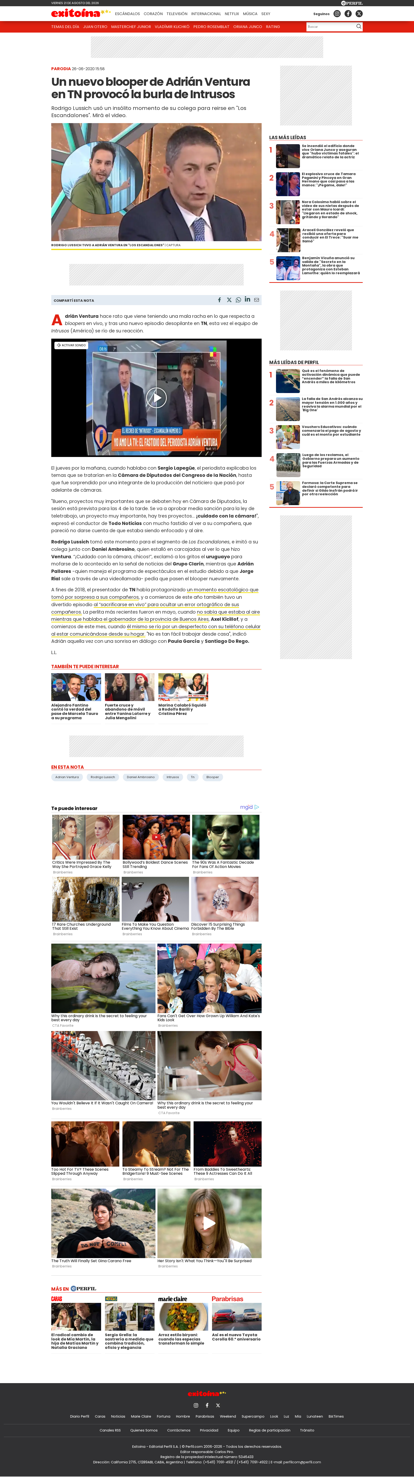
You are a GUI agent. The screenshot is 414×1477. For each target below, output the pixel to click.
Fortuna (163, 1416)
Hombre (183, 1416)
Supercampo (253, 1416)
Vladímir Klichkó (172, 26)
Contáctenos (178, 1430)
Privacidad (209, 1430)
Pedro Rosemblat (211, 26)
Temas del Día (65, 26)
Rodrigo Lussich (103, 777)
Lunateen (315, 1416)
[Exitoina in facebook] (348, 13)
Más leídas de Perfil (294, 362)
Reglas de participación (269, 1430)
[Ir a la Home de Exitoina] (81, 14)
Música (250, 14)
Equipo (234, 1430)
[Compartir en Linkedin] (247, 299)
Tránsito (307, 1430)
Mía (298, 1416)
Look (274, 1416)
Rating (273, 26)
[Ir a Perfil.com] (352, 4)
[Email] (256, 300)
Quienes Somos (144, 1430)
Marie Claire (141, 1416)
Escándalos (127, 14)
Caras (100, 1416)
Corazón (153, 14)
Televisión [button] (177, 14)
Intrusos (173, 777)
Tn (193, 777)
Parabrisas (205, 1416)
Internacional (206, 14)
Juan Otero (95, 26)
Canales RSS (110, 1430)
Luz (286, 1416)
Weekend (228, 1416)
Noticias (118, 1416)
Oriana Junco (247, 26)
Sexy (265, 14)
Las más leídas (287, 137)
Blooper (213, 777)
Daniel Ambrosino (141, 777)
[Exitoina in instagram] (337, 13)
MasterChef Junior (131, 26)
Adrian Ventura (67, 777)
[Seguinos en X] (359, 13)
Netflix (232, 14)
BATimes (336, 1416)
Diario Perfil (79, 1416)
